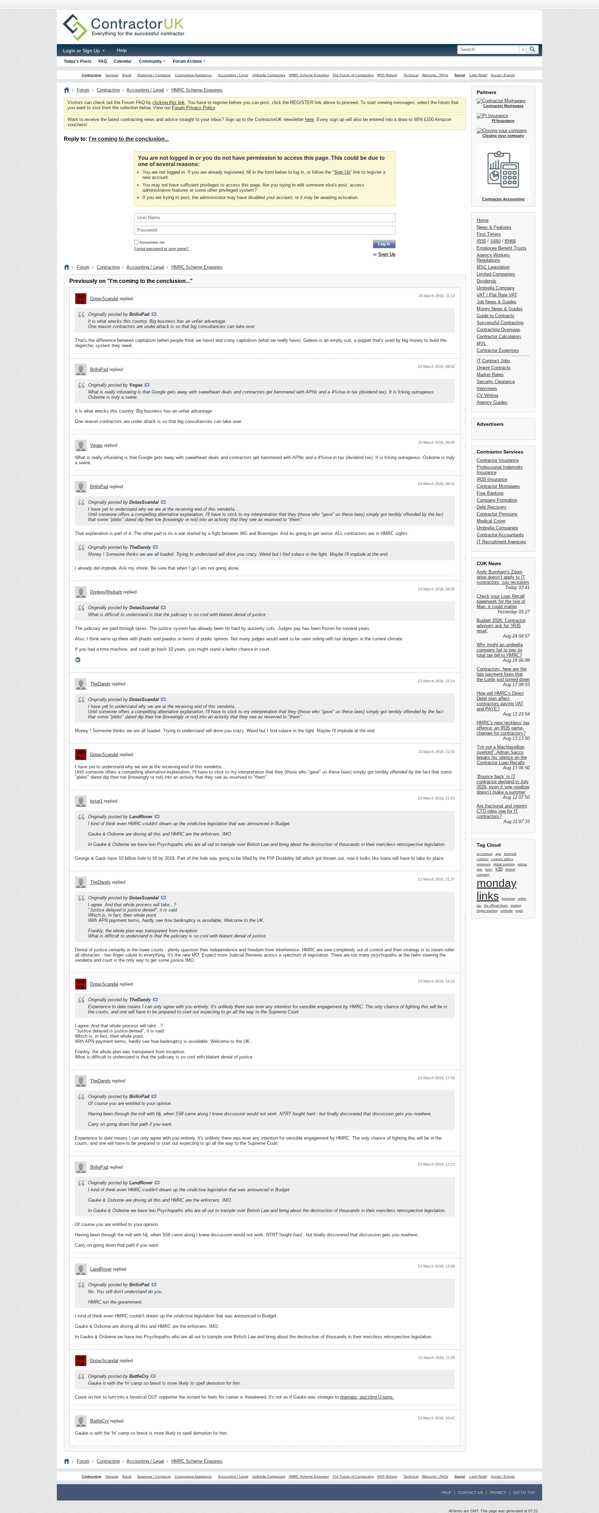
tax (479, 905)
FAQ (102, 61)
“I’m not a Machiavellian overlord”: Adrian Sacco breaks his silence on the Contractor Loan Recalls (502, 754)
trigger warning (487, 911)
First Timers (489, 234)
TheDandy (100, 683)
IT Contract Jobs (493, 360)
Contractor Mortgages (498, 486)
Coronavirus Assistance (193, 75)
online (522, 898)
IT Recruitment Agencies (501, 541)
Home (482, 220)
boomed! (510, 854)
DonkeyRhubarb (106, 592)
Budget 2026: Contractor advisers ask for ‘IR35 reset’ (501, 625)
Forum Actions (187, 61)
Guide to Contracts (495, 315)
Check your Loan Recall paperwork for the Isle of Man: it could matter (501, 601)
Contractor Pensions (497, 514)
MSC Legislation (493, 267)
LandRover (101, 1269)
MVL (481, 343)
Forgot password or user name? (161, 249)
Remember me (152, 242)
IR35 (481, 241)
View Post (153, 314)
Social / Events (503, 75)
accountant (485, 854)
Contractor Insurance (498, 460)
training (516, 905)
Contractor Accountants (500, 534)
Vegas (96, 445)
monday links (496, 889)
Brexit (126, 75)
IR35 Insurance (492, 479)
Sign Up (342, 172)
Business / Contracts (154, 75)
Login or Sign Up (82, 50)
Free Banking (490, 493)
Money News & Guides (500, 308)
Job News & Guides (496, 301)
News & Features (494, 227)
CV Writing (487, 395)
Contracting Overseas (498, 329)
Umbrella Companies (268, 75)
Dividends (486, 281)
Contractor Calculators (499, 336)
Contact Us (470, 1492)
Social (459, 75)
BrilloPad (99, 369)
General (111, 75)
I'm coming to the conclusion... (129, 139)
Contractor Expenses (498, 350)
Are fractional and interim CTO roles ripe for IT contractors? (502, 811)
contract (482, 859)
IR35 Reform (387, 75)
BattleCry (99, 1421)
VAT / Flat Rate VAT (497, 294)
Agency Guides (492, 402)
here (309, 119)
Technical (410, 75)
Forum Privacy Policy (193, 107)
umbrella (507, 911)
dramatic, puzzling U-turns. (367, 1397)
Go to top (524, 1492)
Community (150, 61)
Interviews (487, 388)
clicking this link (169, 102)
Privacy (498, 1492)
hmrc (489, 869)
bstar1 (96, 801)
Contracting (91, 75)
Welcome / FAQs (435, 75)
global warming (504, 864)
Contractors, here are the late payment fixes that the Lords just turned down (503, 674)
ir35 (499, 869)
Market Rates (490, 374)
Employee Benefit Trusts (502, 248)
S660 (495, 241)
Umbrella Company (496, 288)
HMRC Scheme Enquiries (309, 75)
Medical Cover (491, 521)
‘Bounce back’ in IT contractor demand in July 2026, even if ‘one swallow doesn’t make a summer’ (503, 784)
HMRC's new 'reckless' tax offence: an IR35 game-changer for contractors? (503, 728)
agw (498, 854)
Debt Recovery (491, 507)
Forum (83, 90)
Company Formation (497, 500)
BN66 (510, 241)
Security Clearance (496, 381)
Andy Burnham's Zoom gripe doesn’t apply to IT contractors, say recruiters (503, 577)
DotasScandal (104, 298)
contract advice (502, 859)
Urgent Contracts (494, 367)
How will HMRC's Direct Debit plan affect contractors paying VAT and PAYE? (500, 701)
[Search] (532, 49)
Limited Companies (496, 274)
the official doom (496, 905)
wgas (519, 911)
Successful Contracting (500, 322)
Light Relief (478, 75)
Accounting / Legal (233, 75)
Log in (384, 244)
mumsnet (508, 898)
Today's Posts (78, 61)
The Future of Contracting (353, 75)
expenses (484, 864)
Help (122, 50)
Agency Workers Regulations (493, 257)
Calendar (123, 61)
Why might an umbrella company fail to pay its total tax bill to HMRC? (500, 650)
